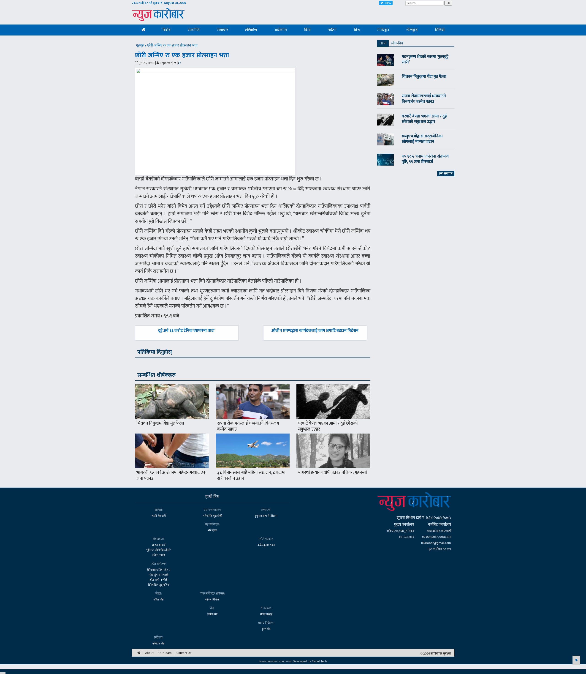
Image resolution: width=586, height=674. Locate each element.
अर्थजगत (280, 30)
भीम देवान (212, 530)
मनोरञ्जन (383, 30)
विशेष (167, 30)
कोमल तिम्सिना (212, 599)
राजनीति (194, 30)
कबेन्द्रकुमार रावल (266, 545)
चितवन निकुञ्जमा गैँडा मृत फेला (160, 423)
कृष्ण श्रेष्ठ (266, 629)
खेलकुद (412, 30)
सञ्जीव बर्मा (212, 614)
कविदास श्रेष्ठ (158, 643)
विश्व (357, 30)
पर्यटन (332, 30)
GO (448, 3)
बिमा (307, 30)
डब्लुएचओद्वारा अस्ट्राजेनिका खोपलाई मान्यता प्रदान (422, 139)
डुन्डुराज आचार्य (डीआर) (266, 515)
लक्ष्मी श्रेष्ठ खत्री (159, 515)
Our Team (165, 653)
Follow (387, 3)
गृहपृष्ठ (140, 45)
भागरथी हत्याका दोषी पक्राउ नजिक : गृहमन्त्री (332, 472)
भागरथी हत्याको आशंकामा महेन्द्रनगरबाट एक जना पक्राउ (171, 475)
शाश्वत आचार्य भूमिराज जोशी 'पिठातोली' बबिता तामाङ (158, 550)
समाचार (222, 30)
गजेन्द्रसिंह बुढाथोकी (212, 515)
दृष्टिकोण (251, 30)
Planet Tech (319, 661)
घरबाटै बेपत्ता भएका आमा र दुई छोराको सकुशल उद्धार (328, 426)
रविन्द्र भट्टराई (266, 614)
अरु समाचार (446, 173)
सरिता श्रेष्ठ (159, 599)
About (149, 653)
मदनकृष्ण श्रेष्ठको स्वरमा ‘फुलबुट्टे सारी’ (425, 59)
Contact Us (183, 653)
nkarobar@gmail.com (436, 543)
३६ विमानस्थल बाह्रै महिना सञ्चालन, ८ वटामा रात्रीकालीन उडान (251, 475)
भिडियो (440, 30)
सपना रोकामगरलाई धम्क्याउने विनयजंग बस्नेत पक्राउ (248, 426)
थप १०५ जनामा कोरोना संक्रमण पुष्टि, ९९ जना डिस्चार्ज (425, 159)
